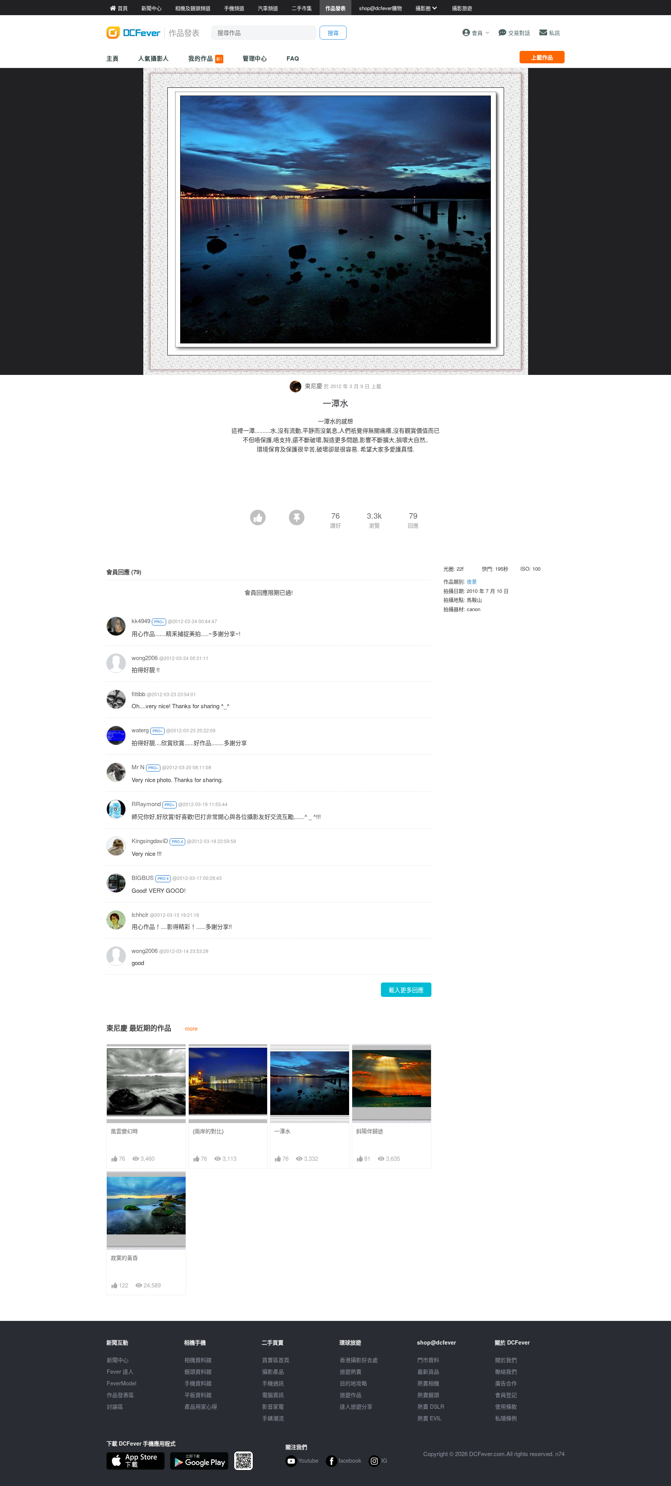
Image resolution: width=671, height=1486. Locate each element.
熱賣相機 (428, 1383)
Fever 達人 (120, 1371)
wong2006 (145, 657)
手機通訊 (273, 1383)
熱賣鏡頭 (428, 1395)
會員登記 (506, 1395)
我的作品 (205, 58)
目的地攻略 (353, 1383)
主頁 (112, 58)
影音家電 (273, 1406)
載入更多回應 (406, 990)
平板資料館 (198, 1395)
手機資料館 (198, 1383)
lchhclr (140, 914)
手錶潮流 (273, 1418)
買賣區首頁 (275, 1360)
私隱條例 (506, 1418)
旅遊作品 (351, 1395)
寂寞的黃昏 (124, 1257)
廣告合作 (506, 1383)
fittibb (138, 694)
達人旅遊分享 (356, 1406)
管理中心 (255, 58)
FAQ (293, 58)
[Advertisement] (335, 488)
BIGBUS (143, 877)
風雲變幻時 (124, 1131)
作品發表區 (120, 1395)
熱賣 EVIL (429, 1418)
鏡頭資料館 (198, 1371)
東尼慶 (313, 386)
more (191, 1028)
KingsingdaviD (150, 840)
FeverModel (121, 1383)
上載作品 (542, 57)
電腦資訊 (273, 1395)
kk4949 (141, 621)
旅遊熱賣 (351, 1371)
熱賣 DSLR (430, 1406)
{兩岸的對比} (208, 1131)
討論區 (115, 1406)
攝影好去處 (359, 1360)
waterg (140, 730)
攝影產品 (273, 1371)
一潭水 (282, 1131)
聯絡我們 (506, 1371)
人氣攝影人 (153, 58)
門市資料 (428, 1360)
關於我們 (506, 1360)
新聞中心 (118, 1360)
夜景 (472, 581)
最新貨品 (428, 1371)
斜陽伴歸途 (369, 1131)
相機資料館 (198, 1360)
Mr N (138, 767)
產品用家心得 (200, 1406)
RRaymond (146, 804)
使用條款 (506, 1406)
